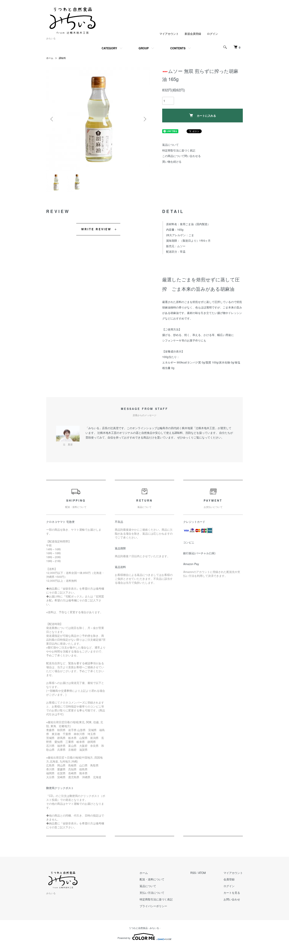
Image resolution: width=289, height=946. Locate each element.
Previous (52, 119)
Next (144, 119)
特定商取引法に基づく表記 (178, 150)
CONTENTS (177, 48)
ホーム (49, 58)
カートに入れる (206, 115)
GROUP (144, 48)
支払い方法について (152, 893)
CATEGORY (109, 48)
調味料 (62, 58)
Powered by (124, 938)
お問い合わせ (232, 899)
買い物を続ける (171, 161)
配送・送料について (152, 879)
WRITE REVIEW (96, 229)
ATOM (202, 873)
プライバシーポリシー (153, 906)
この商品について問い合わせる (181, 156)
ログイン (212, 34)
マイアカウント (169, 34)
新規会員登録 (193, 34)
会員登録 (229, 879)
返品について (170, 145)
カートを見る (232, 893)
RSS (193, 873)
